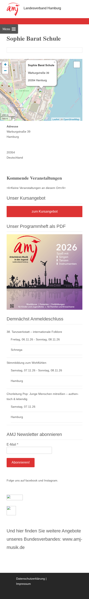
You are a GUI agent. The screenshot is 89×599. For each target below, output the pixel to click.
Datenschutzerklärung (30, 578)
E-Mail (12, 444)
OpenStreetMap (71, 119)
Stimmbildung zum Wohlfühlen (26, 362)
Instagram (50, 480)
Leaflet (55, 119)
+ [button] (5, 64)
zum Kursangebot (45, 211)
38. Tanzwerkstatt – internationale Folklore (34, 331)
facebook (31, 480)
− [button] (5, 70)
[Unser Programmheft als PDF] (44, 271)
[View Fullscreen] (77, 64)
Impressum (23, 583)
